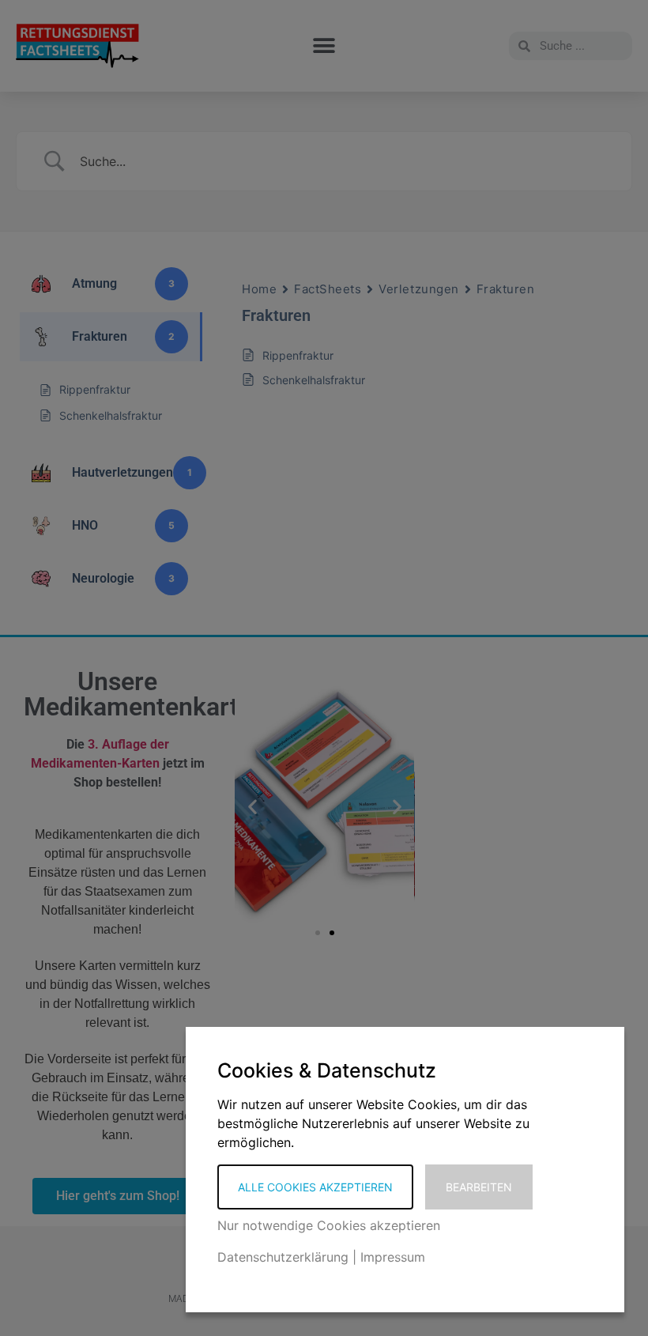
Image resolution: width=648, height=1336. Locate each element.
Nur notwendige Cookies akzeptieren (328, 1225)
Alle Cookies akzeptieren (315, 1187)
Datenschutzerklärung (282, 1257)
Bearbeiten (479, 1187)
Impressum (392, 1257)
